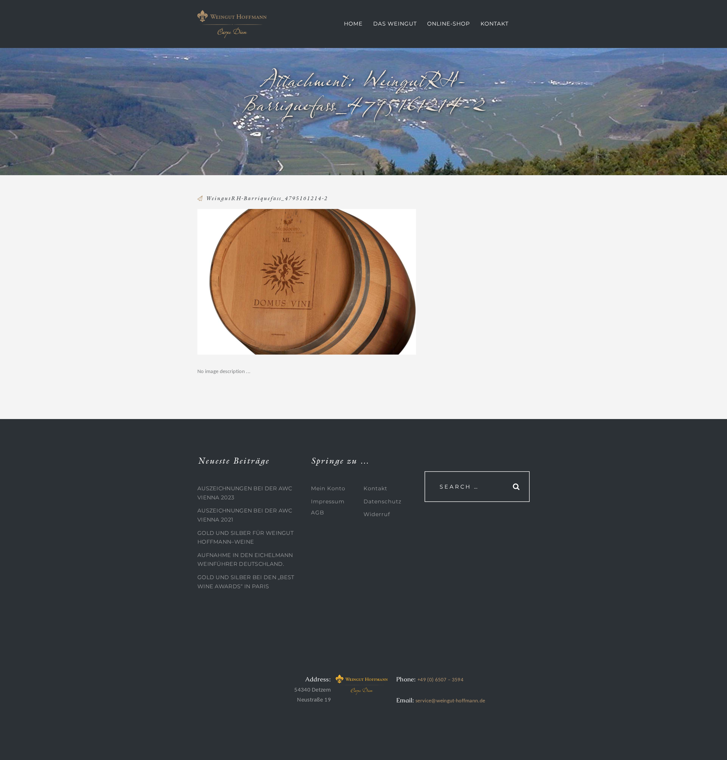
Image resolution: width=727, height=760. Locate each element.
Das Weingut (395, 23)
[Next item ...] (361, 281)
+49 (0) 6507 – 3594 (440, 680)
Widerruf (377, 514)
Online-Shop (448, 23)
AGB (317, 512)
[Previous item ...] (252, 281)
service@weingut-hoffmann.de (449, 701)
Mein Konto (328, 488)
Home (353, 23)
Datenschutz (383, 501)
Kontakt (495, 23)
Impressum (327, 501)
